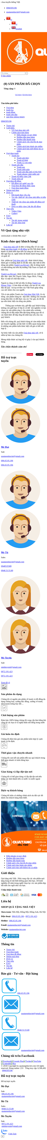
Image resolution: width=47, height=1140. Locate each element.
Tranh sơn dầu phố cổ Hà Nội (29, 172)
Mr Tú (4, 552)
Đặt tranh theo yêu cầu (20, 195)
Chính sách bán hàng (20, 132)
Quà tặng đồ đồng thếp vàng (23, 186)
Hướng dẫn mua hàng (26, 137)
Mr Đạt (5, 447)
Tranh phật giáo (23, 169)
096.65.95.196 (7, 461)
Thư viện (10, 209)
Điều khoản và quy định (27, 135)
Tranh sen (21, 167)
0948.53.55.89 (7, 570)
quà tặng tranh (11, 249)
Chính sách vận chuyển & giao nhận (21, 863)
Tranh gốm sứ (17, 179)
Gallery (14, 213)
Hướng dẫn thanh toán (26, 139)
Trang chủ (10, 949)
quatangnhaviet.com (17, 929)
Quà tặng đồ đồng (13, 181)
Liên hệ (9, 225)
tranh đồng (10, 112)
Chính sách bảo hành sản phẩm (29, 146)
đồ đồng (23, 249)
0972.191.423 (7, 671)
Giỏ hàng (18, 95)
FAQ (8, 216)
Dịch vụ (9, 193)
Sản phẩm (6, 76)
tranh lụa (9, 110)
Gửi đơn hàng (27, 95)
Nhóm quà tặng (12, 190)
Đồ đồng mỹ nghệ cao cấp (22, 183)
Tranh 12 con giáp (24, 162)
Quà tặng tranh (12, 153)
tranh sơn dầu (11, 114)
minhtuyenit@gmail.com (11, 667)
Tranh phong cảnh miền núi (28, 174)
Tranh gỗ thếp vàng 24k (21, 176)
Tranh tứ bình (22, 160)
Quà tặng (10, 108)
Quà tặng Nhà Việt (32, 294)
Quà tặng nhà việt (11, 247)
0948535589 (6, 566)
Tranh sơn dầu (17, 165)
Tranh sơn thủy (23, 158)
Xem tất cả (5, 682)
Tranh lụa (15, 156)
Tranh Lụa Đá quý (21, 265)
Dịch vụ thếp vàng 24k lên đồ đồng (26, 206)
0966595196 (11, 8)
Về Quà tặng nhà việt (20, 130)
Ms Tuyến (6, 657)
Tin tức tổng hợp (18, 223)
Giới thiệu (10, 128)
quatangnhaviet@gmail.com (17, 12)
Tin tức (9, 218)
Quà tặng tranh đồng (19, 188)
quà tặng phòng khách (15, 117)
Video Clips (16, 211)
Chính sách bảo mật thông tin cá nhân (21, 867)
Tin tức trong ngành (19, 220)
